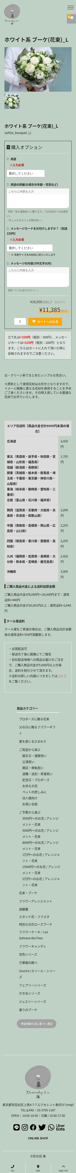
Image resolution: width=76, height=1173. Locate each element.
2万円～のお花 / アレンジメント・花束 (41, 882)
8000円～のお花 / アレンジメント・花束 (40, 845)
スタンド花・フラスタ (34, 916)
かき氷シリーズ (29, 993)
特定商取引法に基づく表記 (36, 1023)
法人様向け (29, 798)
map (69, 1104)
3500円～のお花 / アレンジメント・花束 (40, 821)
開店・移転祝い (33, 768)
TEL (12, 1170)
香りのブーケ (28, 1010)
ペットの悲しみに (34, 792)
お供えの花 (29, 786)
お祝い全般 (29, 804)
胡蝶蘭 (23, 909)
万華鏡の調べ (28, 962)
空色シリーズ (28, 954)
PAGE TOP (63, 1170)
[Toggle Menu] (70, 7)
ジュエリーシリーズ (32, 1001)
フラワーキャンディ (32, 946)
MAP (38, 1170)
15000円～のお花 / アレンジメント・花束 (41, 869)
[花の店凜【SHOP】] (12, 22)
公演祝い (28, 761)
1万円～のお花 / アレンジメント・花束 (41, 857)
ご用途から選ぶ (29, 749)
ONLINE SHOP (38, 1138)
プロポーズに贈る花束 (34, 719)
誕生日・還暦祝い (34, 755)
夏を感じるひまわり (32, 741)
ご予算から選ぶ (29, 812)
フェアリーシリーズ (32, 985)
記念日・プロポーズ (35, 780)
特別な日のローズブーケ (35, 924)
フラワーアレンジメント (35, 901)
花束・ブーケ (28, 893)
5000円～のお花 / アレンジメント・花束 (40, 833)
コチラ (61, 676)
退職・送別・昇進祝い (37, 774)
